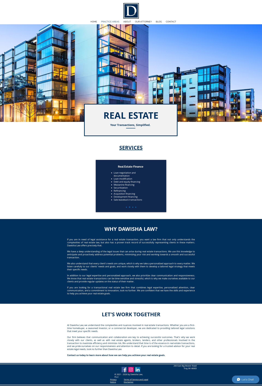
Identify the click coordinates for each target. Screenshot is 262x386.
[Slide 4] (135, 207)
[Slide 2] (129, 207)
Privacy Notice (113, 380)
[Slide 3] (132, 207)
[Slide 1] (126, 207)
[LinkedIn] (137, 369)
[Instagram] (131, 369)
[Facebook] (124, 369)
